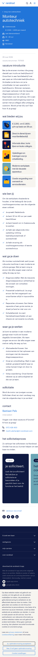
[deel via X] (12, 516)
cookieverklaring (8, 634)
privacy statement (15, 632)
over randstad (7, 555)
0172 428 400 (11, 427)
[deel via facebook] (8, 516)
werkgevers (6, 542)
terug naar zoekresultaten (12, 11)
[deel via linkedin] (17, 516)
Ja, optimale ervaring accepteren (19, 643)
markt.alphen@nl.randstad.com (19, 431)
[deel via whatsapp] (4, 516)
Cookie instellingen (19, 653)
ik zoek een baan (8, 535)
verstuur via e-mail (14, 511)
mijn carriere (7, 548)
